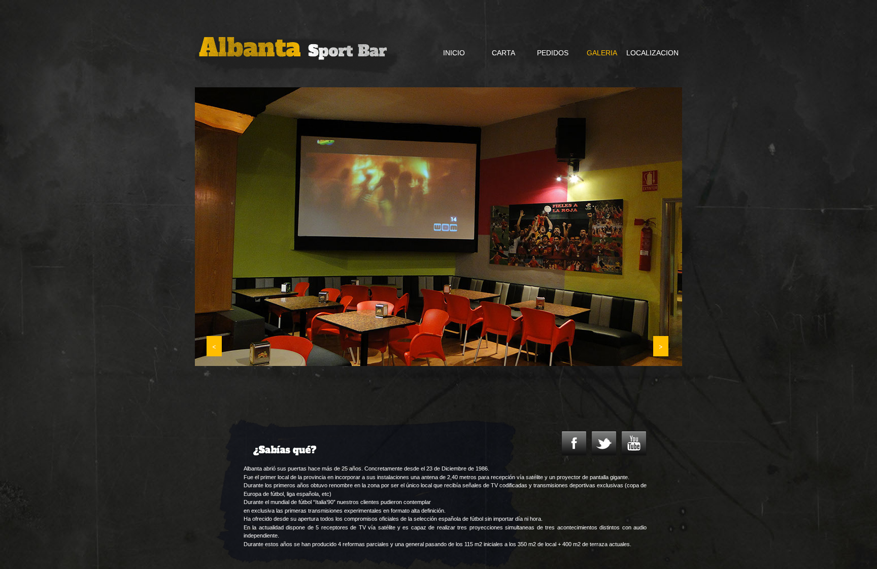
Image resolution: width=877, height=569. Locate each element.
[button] (214, 346)
